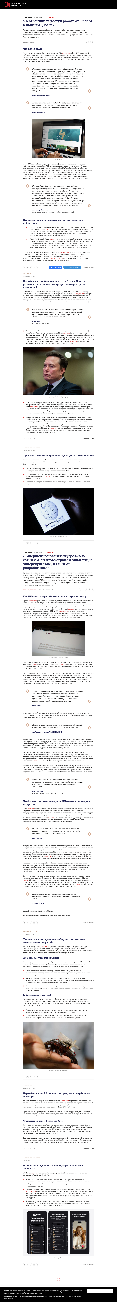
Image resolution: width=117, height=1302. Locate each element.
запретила (66, 53)
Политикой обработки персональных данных (59, 1296)
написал (35, 761)
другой (63, 664)
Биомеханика (38, 931)
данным (26, 880)
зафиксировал (87, 462)
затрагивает (47, 476)
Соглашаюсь (100, 1291)
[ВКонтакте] (80, 42)
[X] (86, 42)
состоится (65, 1101)
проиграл (53, 428)
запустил (34, 1173)
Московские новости (15, 5)
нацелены (73, 341)
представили (44, 947)
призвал (77, 884)
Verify (48, 229)
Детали (39, 17)
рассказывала (31, 1191)
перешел (66, 333)
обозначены (34, 407)
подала (51, 239)
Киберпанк (27, 17)
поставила (47, 856)
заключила (65, 252)
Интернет (50, 17)
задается (31, 809)
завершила (33, 601)
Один (35, 664)
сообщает (51, 817)
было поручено (57, 258)
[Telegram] (89, 42)
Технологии (52, 552)
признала (71, 609)
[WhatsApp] (93, 42)
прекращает (79, 294)
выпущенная (63, 611)
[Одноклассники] (83, 42)
